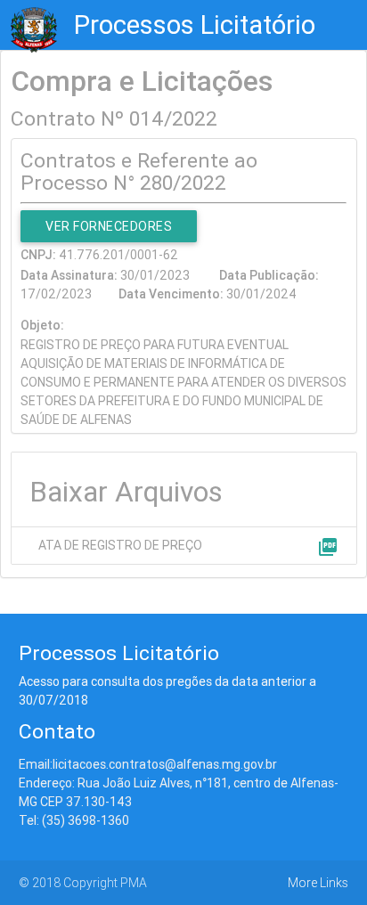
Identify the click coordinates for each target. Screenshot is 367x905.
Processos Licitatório (194, 25)
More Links (318, 883)
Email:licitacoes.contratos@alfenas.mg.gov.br (148, 764)
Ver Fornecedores (108, 226)
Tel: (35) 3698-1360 (74, 820)
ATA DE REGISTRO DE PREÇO (120, 545)
